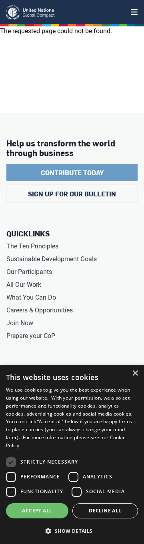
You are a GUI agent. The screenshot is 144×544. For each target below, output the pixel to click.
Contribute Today (72, 172)
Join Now (19, 323)
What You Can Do (31, 297)
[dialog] (72, 454)
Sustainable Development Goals (51, 259)
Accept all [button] (37, 510)
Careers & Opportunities (39, 310)
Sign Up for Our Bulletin (72, 193)
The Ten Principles (32, 246)
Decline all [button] (105, 510)
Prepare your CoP (30, 336)
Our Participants (29, 272)
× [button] (135, 373)
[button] (72, 531)
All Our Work (23, 284)
